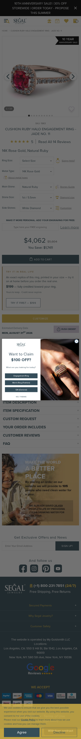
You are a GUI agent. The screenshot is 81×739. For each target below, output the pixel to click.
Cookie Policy (28, 719)
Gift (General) (21, 389)
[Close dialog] (76, 341)
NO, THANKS (21, 396)
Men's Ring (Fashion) (21, 382)
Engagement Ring (21, 375)
